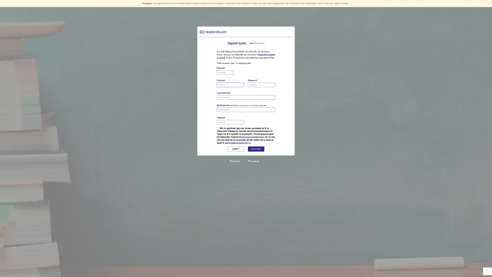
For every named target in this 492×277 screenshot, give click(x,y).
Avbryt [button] (235, 149)
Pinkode (220, 68)
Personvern (236, 161)
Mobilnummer (223, 105)
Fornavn (220, 80)
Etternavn (252, 80)
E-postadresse (223, 93)
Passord (220, 118)
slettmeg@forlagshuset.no (238, 143)
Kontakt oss (254, 161)
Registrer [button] (256, 149)
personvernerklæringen (253, 137)
